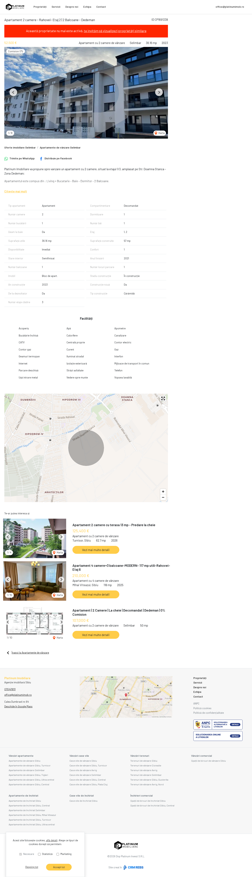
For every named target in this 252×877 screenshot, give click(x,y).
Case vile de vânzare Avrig (83, 770)
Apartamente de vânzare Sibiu (24, 760)
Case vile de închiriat (81, 795)
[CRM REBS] (133, 867)
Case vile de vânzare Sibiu (83, 760)
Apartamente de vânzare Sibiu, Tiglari (28, 774)
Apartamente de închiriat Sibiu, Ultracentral (32, 824)
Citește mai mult (15, 191)
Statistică (47, 854)
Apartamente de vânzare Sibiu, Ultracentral (31, 779)
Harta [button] (161, 132)
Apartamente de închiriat (23, 795)
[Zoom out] (163, 497)
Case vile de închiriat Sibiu (83, 800)
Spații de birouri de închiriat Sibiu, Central (152, 805)
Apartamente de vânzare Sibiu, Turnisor (30, 765)
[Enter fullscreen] (163, 398)
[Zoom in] (163, 491)
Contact (101, 6)
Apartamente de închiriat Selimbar (27, 810)
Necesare (28, 854)
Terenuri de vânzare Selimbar (146, 774)
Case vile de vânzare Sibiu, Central (87, 779)
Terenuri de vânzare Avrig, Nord (147, 784)
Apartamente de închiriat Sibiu (25, 800)
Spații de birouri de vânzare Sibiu (208, 760)
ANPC (196, 703)
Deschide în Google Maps (18, 706)
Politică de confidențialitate (208, 712)
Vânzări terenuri (139, 755)
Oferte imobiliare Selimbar (20, 147)
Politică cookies (202, 708)
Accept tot (59, 867)
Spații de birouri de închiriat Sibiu (148, 800)
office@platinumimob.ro (230, 6)
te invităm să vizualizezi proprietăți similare (115, 31)
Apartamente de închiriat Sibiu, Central (29, 805)
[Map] (86, 448)
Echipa (87, 6)
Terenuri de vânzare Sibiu (143, 760)
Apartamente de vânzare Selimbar (60, 147)
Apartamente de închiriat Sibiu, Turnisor (30, 819)
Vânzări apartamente (21, 755)
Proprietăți (39, 6)
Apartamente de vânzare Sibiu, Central (29, 784)
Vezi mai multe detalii (96, 550)
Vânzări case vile (79, 755)
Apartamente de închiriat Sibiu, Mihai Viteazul (32, 814)
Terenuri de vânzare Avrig (143, 770)
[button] (13, 92)
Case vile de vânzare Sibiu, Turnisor (88, 765)
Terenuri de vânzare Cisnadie (145, 765)
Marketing (65, 854)
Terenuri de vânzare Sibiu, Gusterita (149, 779)
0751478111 (10, 689)
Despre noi (71, 6)
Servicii (56, 6)
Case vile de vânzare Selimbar (85, 774)
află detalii (51, 840)
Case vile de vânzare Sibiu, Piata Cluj (88, 784)
